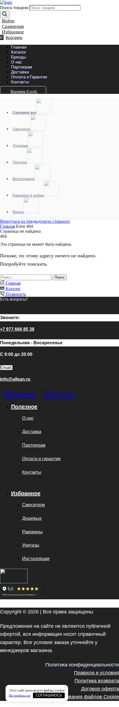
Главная (7, 226)
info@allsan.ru (15, 379)
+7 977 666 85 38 (17, 329)
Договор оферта (100, 689)
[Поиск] (4, 14)
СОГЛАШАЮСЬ (49, 695)
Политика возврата (96, 681)
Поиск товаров (14, 7)
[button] (7, 20)
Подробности (19, 695)
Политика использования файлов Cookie (71, 697)
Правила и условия (96, 673)
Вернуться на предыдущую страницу (35, 221)
